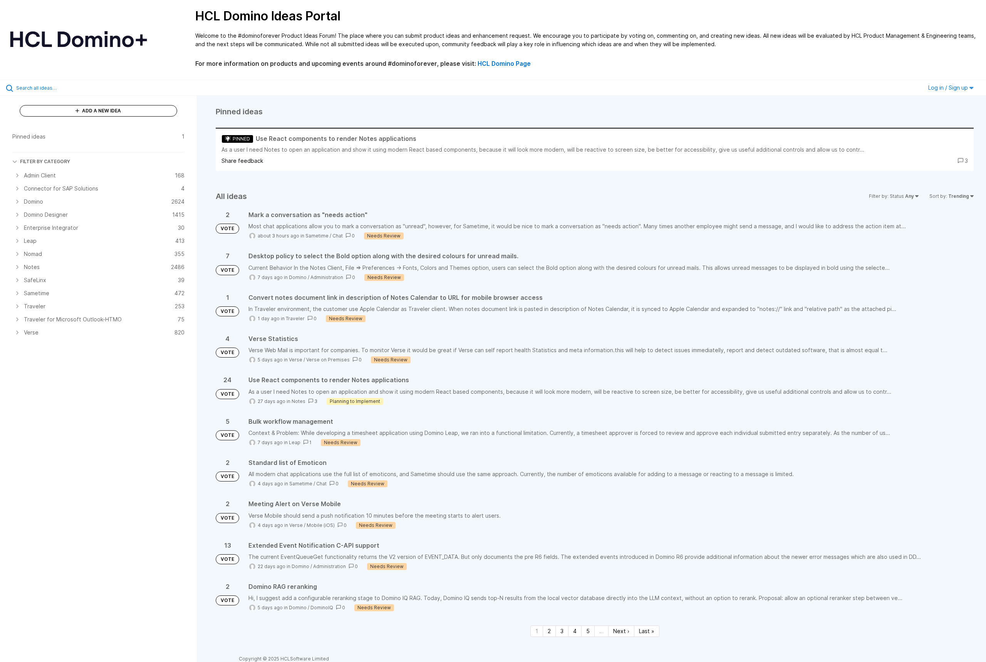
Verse (295, 360)
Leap (294, 442)
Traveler (295, 318)
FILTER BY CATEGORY (45, 161)
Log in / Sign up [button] (948, 87)
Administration (326, 277)
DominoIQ (321, 607)
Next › (621, 631)
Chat (337, 236)
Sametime (317, 236)
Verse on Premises (328, 360)
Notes (298, 401)
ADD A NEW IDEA (101, 111)
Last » (646, 631)
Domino (298, 277)
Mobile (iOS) (321, 525)
